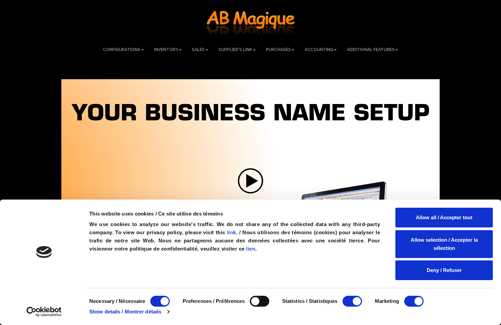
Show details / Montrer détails (125, 311)
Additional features (371, 49)
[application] (250, 181)
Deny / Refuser (444, 270)
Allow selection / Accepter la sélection (444, 244)
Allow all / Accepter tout (444, 217)
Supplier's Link (235, 49)
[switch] (259, 301)
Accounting (319, 49)
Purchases (278, 49)
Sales (198, 49)
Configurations (121, 49)
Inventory (166, 49)
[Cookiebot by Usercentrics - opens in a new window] (44, 312)
